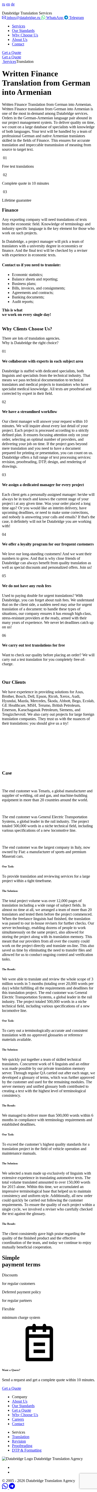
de (13, 4)
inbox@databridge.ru (23, 17)
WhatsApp (54, 17)
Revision (19, 1441)
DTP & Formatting (27, 1450)
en (8, 4)
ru (3, 4)
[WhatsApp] (5, 1488)
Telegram (76, 17)
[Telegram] (12, 1488)
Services (18, 26)
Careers (18, 1419)
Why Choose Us (25, 35)
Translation (20, 1437)
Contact (18, 44)
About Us (19, 39)
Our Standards (23, 30)
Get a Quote (11, 52)
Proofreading (22, 1446)
